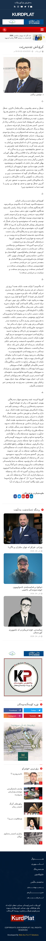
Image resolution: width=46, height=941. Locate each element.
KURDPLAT (23, 14)
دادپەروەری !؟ (16, 774)
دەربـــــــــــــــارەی (35, 892)
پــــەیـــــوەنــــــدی (35, 887)
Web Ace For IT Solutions (29, 935)
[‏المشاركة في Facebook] (15, 496)
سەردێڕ (44, 37)
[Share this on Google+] (23, 496)
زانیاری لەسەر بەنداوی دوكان (13, 835)
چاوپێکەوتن (39, 874)
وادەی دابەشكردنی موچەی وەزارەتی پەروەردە (14, 792)
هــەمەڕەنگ (39, 869)
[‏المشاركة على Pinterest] (27, 496)
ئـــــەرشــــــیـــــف (35, 897)
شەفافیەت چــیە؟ (14, 819)
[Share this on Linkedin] (31, 496)
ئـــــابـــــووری (37, 864)
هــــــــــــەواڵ (37, 859)
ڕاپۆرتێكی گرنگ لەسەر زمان (15, 805)
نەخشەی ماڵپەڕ (37, 882)
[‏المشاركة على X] (19, 496)
